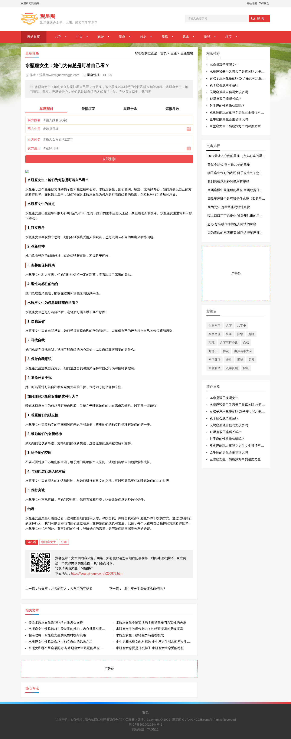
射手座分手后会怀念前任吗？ (145, 588)
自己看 (31, 542)
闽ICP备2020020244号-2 (145, 724)
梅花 (226, 351)
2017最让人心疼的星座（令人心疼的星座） (238, 156)
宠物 (251, 334)
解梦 (101, 37)
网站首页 (33, 37)
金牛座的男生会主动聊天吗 (229, 119)
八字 (58, 37)
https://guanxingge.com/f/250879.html (97, 573)
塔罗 (228, 37)
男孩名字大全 (243, 351)
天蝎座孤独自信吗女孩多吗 (229, 92)
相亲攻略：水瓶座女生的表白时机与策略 (57, 635)
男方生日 (34, 129)
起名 (143, 37)
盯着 (64, 542)
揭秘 (240, 359)
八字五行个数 (229, 342)
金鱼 (229, 359)
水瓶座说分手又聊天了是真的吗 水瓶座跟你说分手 (245, 71)
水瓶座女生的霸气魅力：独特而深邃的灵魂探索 (149, 629)
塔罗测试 (214, 368)
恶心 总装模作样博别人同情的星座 (231, 224)
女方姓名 (34, 139)
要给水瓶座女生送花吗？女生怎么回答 (56, 622)
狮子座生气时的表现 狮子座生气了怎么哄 (236, 173)
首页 (163, 53)
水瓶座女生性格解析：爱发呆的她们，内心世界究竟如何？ (67, 629)
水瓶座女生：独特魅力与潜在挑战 (140, 635)
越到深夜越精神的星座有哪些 (228, 181)
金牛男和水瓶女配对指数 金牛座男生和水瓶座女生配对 (154, 641)
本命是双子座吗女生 (224, 64)
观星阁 (176, 719)
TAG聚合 (264, 3)
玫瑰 (212, 342)
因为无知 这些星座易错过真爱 (228, 207)
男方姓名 (34, 120)
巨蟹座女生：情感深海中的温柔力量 (235, 126)
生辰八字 (214, 325)
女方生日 (34, 148)
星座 (122, 37)
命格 (246, 342)
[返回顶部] (282, 660)
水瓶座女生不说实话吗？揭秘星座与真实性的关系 (151, 622)
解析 (246, 368)
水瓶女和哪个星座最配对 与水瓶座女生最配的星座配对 (67, 648)
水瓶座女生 (48, 542)
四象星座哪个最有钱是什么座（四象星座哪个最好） (244, 198)
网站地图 (252, 3)
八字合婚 (232, 368)
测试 (207, 37)
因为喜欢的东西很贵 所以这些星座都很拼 (236, 232)
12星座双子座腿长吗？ (226, 99)
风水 (186, 37)
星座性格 (186, 53)
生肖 (79, 37)
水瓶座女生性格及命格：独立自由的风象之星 (60, 641)
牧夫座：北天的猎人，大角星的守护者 (65, 588)
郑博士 (213, 351)
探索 (251, 359)
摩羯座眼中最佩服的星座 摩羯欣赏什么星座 (238, 190)
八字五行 (214, 359)
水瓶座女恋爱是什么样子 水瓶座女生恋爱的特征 (150, 648)
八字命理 (214, 334)
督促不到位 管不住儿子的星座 (228, 164)
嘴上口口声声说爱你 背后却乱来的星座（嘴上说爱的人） (247, 215)
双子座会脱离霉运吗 (224, 85)
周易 (164, 37)
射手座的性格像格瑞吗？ (227, 105)
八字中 (241, 325)
